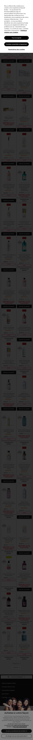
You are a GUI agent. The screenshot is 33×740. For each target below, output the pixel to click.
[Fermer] (31, 2)
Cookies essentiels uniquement (16, 44)
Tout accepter (16, 38)
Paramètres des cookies (16, 49)
